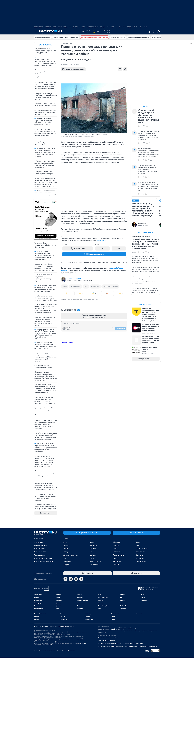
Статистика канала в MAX (43, 561)
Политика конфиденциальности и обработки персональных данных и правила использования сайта (127, 646)
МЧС (85, 286)
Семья (138, 542)
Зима (92, 542)
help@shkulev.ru (47, 644)
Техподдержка (39, 555)
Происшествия (118, 555)
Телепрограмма (93, 27)
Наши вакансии (40, 552)
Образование (94, 565)
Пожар (65, 286)
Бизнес (66, 545)
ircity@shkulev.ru (56, 642)
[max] (76, 579)
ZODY (140, 27)
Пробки (97, 32)
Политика (116, 552)
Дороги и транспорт (70, 555)
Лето (91, 552)
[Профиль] (158, 31)
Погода (82, 27)
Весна (65, 549)
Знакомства (73, 27)
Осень (115, 549)
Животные (67, 561)
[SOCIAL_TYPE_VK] (102, 248)
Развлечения (117, 561)
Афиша (102, 27)
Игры (146, 27)
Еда (64, 558)
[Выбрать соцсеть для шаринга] (125, 69)
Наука (92, 558)
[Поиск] (148, 31)
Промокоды (62, 27)
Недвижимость (51, 27)
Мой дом (93, 555)
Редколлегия (132, 27)
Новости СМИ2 (67, 342)
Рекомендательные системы (106, 640)
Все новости (39, 27)
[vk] (71, 579)
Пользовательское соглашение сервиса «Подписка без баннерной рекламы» (120, 643)
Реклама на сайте (40, 545)
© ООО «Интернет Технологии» (66, 651)
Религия (116, 565)
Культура (93, 549)
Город (65, 552)
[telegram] (65, 579)
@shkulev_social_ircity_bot (117, 629)
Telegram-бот (101, 241)
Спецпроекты (141, 561)
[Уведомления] (153, 31)
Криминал (93, 545)
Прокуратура (95, 286)
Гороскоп (110, 27)
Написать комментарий (75, 69)
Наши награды (39, 549)
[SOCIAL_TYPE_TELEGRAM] (119, 248)
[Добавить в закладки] (120, 69)
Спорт (138, 545)
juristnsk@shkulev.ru (80, 643)
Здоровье (66, 565)
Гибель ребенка (75, 286)
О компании (38, 542)
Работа (115, 558)
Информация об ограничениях (107, 635)
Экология (139, 555)
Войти (68, 329)
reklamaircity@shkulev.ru (135, 628)
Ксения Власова (74, 278)
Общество (116, 542)
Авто (65, 542)
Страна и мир (140, 552)
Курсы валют (120, 27)
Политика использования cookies (108, 638)
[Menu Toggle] (35, 31)
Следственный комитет (110, 286)
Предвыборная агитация (43, 558)
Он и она (116, 545)
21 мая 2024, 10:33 (66, 64)
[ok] (81, 579)
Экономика (140, 558)
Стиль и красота (142, 549)
